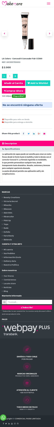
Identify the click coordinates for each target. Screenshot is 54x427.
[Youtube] (12, 423)
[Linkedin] (9, 423)
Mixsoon (8, 209)
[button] (4, 33)
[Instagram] (15, 423)
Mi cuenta (8, 249)
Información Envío (12, 257)
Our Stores (9, 276)
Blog (6, 291)
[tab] (27, 143)
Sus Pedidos (9, 253)
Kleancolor (9, 216)
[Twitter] (6, 423)
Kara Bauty (9, 236)
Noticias (7, 287)
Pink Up (7, 220)
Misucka (7, 205)
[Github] (17, 423)
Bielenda (8, 240)
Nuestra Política (11, 265)
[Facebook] (3, 423)
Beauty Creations (12, 197)
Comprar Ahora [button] (14, 90)
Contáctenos (10, 280)
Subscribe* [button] (28, 307)
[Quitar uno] (4, 76)
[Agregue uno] (15, 76)
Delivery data (10, 261)
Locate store (10, 283)
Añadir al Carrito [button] (13, 83)
